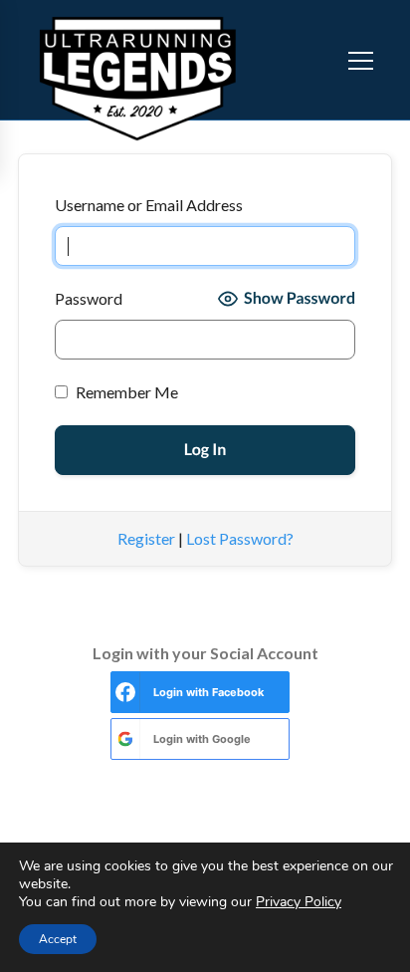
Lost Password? (240, 538)
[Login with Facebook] (125, 692)
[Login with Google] (125, 739)
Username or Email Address (149, 204)
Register (146, 538)
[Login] (321, 60)
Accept (58, 939)
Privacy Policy (298, 901)
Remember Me (125, 391)
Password (88, 298)
